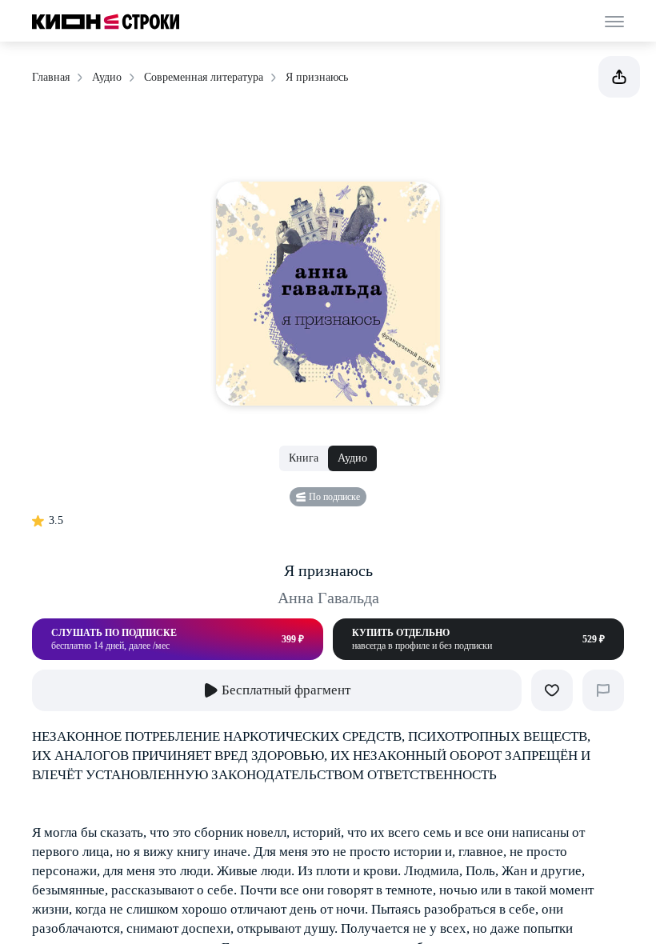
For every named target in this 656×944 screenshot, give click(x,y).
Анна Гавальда (328, 597)
